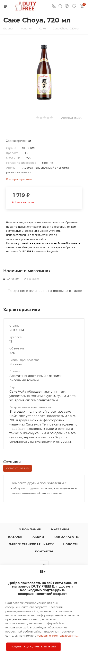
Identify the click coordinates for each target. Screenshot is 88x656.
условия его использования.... (58, 635)
